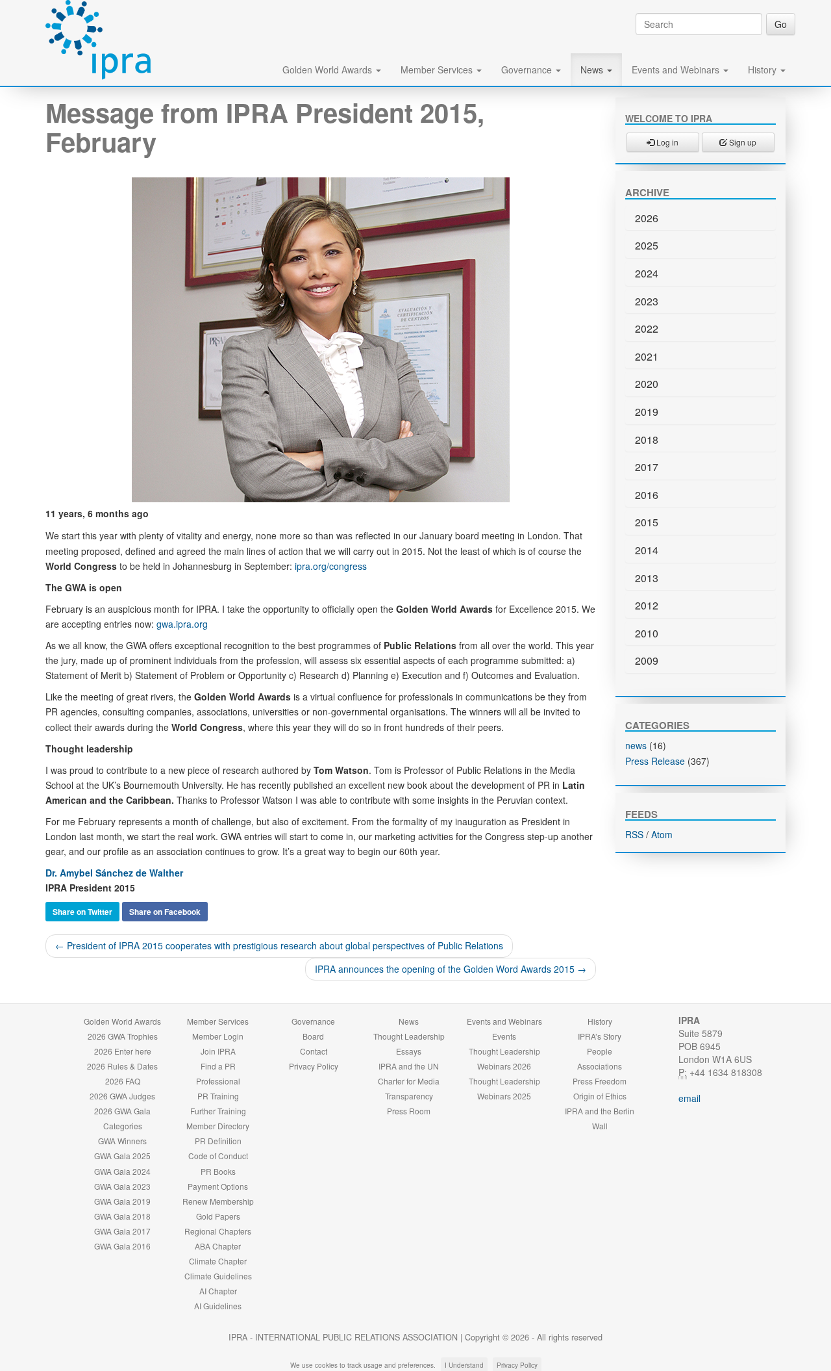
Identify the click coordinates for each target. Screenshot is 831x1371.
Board (313, 1036)
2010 (646, 633)
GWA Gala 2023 (122, 1186)
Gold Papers (218, 1216)
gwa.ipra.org (182, 623)
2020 (646, 383)
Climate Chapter (218, 1260)
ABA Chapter (218, 1245)
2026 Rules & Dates (122, 1065)
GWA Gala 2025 (122, 1155)
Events (504, 1036)
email (689, 1098)
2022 (646, 328)
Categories (122, 1125)
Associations (599, 1065)
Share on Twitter (82, 911)
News (593, 69)
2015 (646, 522)
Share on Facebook (165, 911)
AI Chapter (218, 1290)
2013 (646, 577)
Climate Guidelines (218, 1275)
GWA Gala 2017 (122, 1230)
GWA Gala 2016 (122, 1245)
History (763, 69)
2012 (646, 605)
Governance (527, 69)
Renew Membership (218, 1201)
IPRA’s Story (599, 1036)
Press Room (408, 1110)
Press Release (655, 760)
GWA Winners (122, 1140)
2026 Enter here (122, 1051)
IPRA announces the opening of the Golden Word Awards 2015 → (450, 968)
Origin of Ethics (599, 1095)
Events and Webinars (677, 69)
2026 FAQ (122, 1080)
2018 (646, 439)
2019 (646, 411)
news (636, 745)
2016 (646, 494)
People (599, 1051)
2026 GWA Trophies (123, 1036)
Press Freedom (599, 1080)
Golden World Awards (328, 69)
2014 (646, 550)
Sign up (741, 141)
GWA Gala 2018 (122, 1216)
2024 (646, 273)
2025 (646, 245)
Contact (313, 1051)
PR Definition (218, 1140)
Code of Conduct (218, 1155)
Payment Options (218, 1186)
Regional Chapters (217, 1230)
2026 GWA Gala (122, 1110)
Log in (666, 141)
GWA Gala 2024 (122, 1171)
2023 (646, 301)
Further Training (218, 1110)
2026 (646, 218)
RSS (634, 834)
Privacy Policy (313, 1065)
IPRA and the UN (408, 1065)
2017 (646, 466)
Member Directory (217, 1125)
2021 (646, 356)
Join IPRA (218, 1051)
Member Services (438, 69)
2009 (646, 660)
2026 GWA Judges (122, 1095)
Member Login (217, 1036)
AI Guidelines (218, 1305)
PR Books (218, 1171)
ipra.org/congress (331, 565)
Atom (662, 834)
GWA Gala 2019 (122, 1201)
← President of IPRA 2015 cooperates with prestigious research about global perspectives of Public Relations (279, 945)
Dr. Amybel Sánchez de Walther (114, 872)
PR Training (218, 1095)
